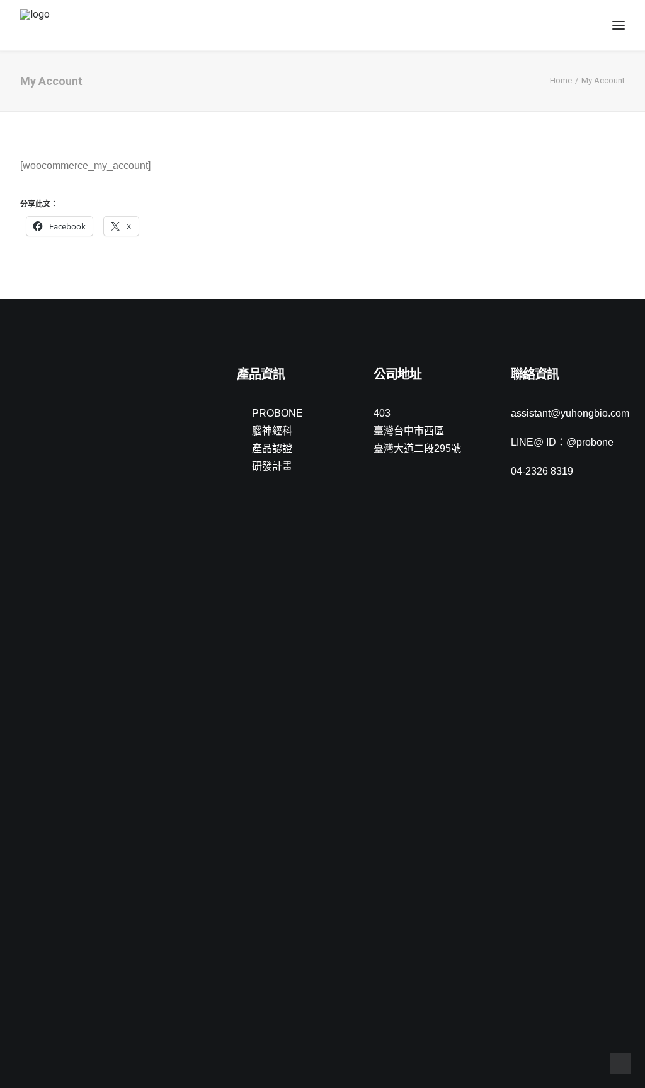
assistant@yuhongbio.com (570, 413)
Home (561, 80)
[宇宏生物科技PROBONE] (49, 25)
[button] (26, 376)
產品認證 (272, 448)
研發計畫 (272, 466)
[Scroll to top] (620, 1062)
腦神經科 (272, 430)
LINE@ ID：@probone (562, 442)
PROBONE (277, 413)
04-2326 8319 (542, 471)
